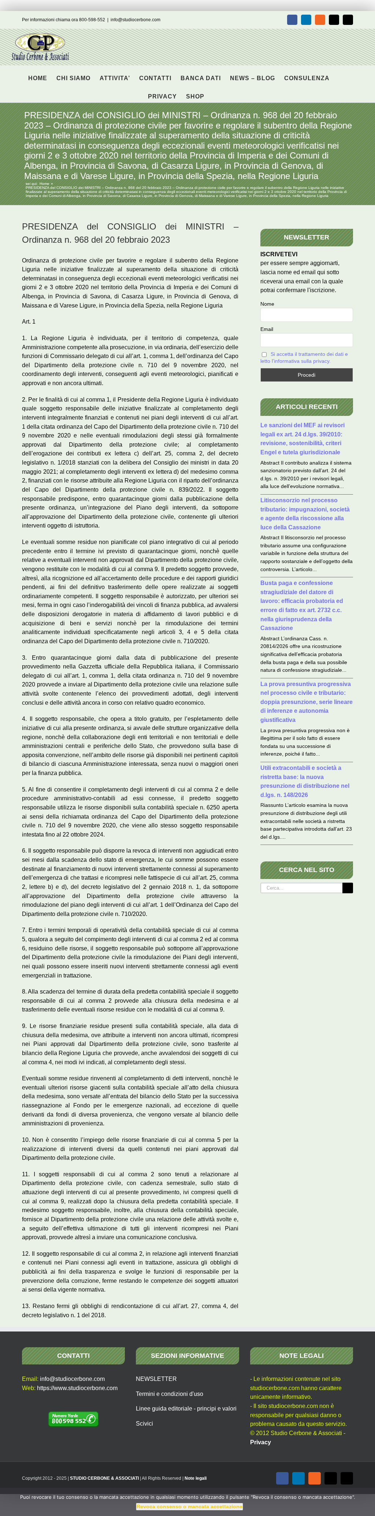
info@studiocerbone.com (135, 19)
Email (266, 329)
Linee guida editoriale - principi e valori (186, 1408)
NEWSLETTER (156, 1379)
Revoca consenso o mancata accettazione (189, 1506)
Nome (267, 304)
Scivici (144, 1423)
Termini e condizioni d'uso (169, 1394)
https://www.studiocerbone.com (77, 1388)
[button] (216, 93)
